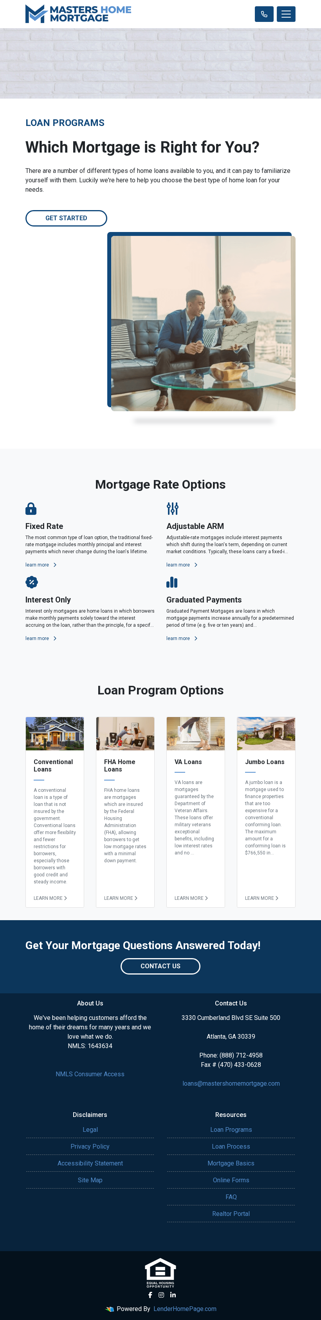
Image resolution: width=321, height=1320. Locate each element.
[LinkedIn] (173, 1295)
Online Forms (231, 1180)
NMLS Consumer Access (90, 1074)
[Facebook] (150, 1295)
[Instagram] (161, 1295)
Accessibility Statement (90, 1163)
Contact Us (160, 966)
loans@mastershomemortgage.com (231, 1083)
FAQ (231, 1197)
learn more (37, 565)
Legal (90, 1129)
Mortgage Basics (230, 1163)
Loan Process (231, 1146)
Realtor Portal (231, 1213)
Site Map (90, 1180)
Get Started (66, 218)
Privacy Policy (90, 1146)
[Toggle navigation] (286, 14)
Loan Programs (231, 1129)
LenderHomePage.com (184, 1309)
